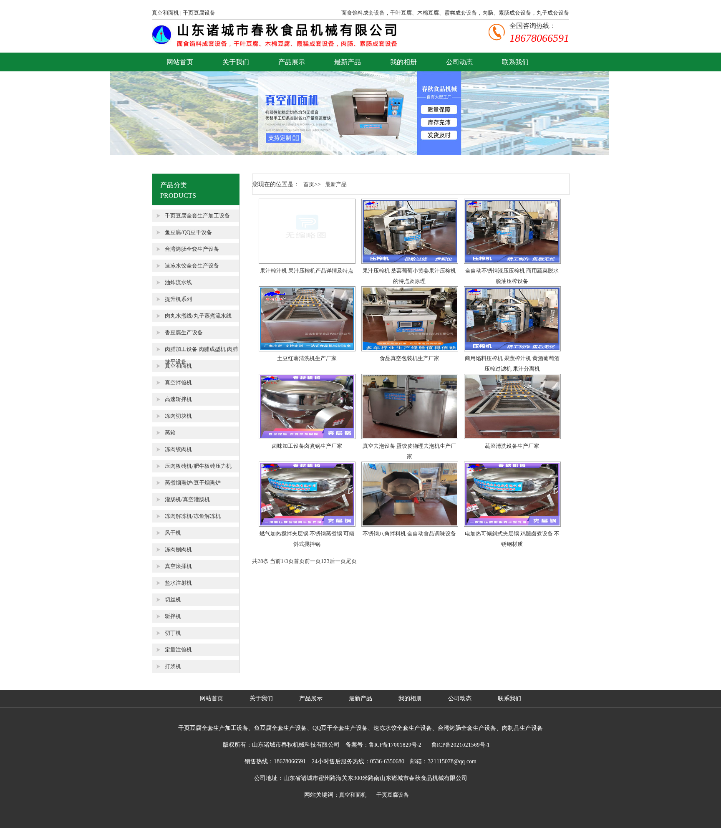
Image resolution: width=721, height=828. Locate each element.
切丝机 (173, 599)
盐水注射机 (178, 583)
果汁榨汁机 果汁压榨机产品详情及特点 (306, 271)
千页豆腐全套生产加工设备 (197, 215)
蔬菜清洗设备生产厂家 (512, 446)
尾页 (351, 561)
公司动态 (459, 62)
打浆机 (173, 666)
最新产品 (347, 62)
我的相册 (403, 62)
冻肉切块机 (178, 416)
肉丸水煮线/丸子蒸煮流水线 (198, 316)
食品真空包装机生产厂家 (409, 358)
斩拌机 (173, 616)
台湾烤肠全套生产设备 (192, 249)
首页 (308, 184)
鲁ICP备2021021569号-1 (460, 745)
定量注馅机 (178, 649)
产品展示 (291, 62)
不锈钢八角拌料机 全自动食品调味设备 (409, 533)
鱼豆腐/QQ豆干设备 (188, 232)
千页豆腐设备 (199, 13)
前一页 (313, 561)
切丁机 (173, 633)
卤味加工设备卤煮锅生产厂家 (307, 446)
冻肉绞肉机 (178, 449)
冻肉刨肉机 (178, 549)
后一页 (338, 561)
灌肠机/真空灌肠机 (187, 499)
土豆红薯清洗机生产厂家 (307, 358)
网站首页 (179, 62)
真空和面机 (165, 13)
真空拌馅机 (178, 382)
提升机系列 (178, 299)
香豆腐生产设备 (184, 332)
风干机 (173, 533)
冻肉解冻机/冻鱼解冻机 (193, 516)
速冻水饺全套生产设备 (192, 266)
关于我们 (235, 62)
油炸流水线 (178, 282)
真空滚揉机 (178, 566)
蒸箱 (170, 432)
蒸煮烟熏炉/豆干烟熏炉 (193, 483)
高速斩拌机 (178, 399)
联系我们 (515, 62)
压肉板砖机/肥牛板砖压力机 (198, 466)
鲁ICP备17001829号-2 (395, 745)
